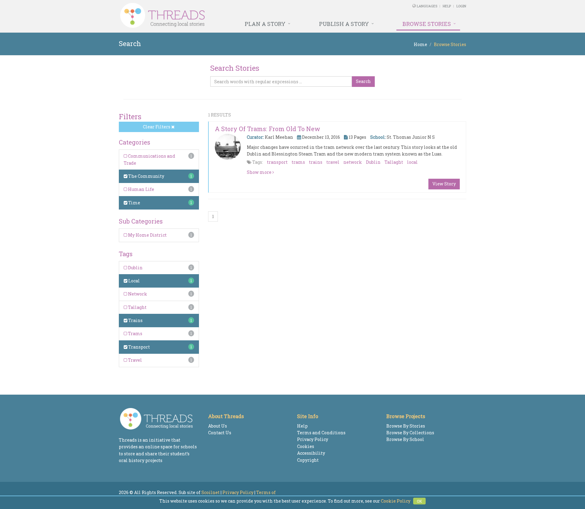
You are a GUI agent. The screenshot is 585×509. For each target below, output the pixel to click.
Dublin (135, 268)
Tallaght (137, 307)
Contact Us (219, 433)
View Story (444, 184)
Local (133, 281)
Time (133, 203)
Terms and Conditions (321, 433)
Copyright (308, 460)
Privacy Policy (312, 439)
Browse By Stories (405, 426)
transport (277, 162)
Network (137, 294)
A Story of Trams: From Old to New (267, 129)
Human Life (140, 189)
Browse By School (405, 439)
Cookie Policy (395, 501)
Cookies (305, 446)
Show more (259, 172)
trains (315, 162)
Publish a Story (344, 23)
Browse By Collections (410, 433)
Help (447, 6)
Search (363, 81)
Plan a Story (265, 23)
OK (419, 501)
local (412, 162)
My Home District (147, 235)
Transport (138, 347)
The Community (145, 176)
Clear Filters (157, 127)
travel (332, 162)
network (352, 162)
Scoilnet (210, 492)
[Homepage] (226, 15)
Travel (134, 360)
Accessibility (311, 453)
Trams (134, 333)
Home (420, 44)
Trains (135, 320)
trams (298, 162)
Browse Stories (426, 23)
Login (461, 6)
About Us (217, 426)
